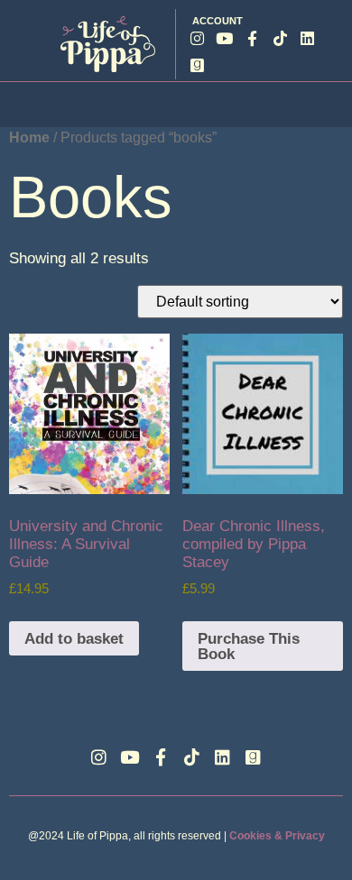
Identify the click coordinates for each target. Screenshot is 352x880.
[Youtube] (225, 38)
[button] (176, 103)
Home (29, 137)
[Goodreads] (197, 66)
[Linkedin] (307, 38)
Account (217, 20)
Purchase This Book (249, 646)
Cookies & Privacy (277, 836)
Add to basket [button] (74, 638)
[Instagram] (197, 38)
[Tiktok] (280, 38)
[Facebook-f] (252, 38)
